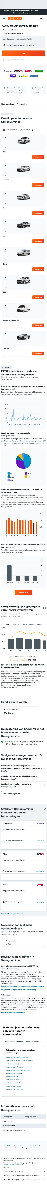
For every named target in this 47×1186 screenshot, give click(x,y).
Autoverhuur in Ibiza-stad (15, 1089)
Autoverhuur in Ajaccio (14, 1064)
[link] (24, 592)
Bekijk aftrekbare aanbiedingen (13, 1012)
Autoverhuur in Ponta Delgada (17, 1057)
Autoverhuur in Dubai (13, 1083)
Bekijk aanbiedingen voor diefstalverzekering (18, 990)
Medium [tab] (16, 624)
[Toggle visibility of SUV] (27, 476)
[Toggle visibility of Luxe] (11, 480)
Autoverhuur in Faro (13, 1077)
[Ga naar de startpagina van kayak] (15, 18)
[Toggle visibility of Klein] (11, 473)
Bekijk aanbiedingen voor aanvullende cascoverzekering (22, 986)
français (26, 13)
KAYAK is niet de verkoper (13, 1171)
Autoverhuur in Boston (14, 1073)
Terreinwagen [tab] (28, 624)
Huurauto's (19, 1146)
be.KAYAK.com (8, 1146)
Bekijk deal (38, 157)
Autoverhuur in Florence (15, 1067)
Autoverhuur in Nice (13, 1080)
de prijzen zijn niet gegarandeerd (13, 1165)
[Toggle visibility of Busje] (11, 476)
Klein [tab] (7, 624)
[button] (44, 11)
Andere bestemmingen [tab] (14, 1041)
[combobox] (11, 30)
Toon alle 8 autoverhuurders (12, 914)
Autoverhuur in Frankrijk (32, 1146)
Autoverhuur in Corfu (13, 1086)
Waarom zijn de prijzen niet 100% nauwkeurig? (21, 1179)
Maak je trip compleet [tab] (35, 1041)
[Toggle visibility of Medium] (29, 473)
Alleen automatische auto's (14, 60)
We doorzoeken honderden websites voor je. (21, 1175)
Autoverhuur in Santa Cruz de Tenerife (19, 1061)
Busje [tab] (39, 624)
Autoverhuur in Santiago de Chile (18, 1070)
